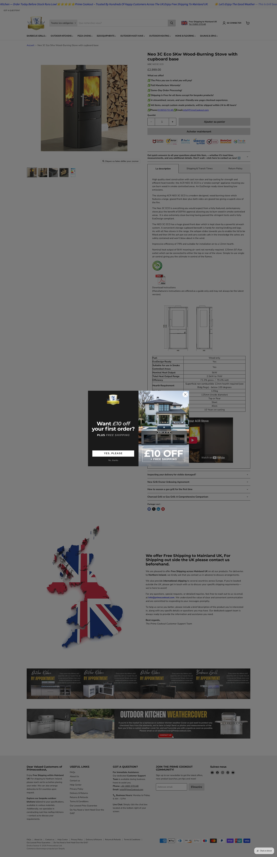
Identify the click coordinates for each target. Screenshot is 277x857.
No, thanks (113, 460)
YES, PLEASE (113, 453)
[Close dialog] (185, 394)
